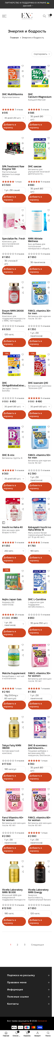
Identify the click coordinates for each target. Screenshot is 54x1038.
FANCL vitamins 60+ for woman (39, 818)
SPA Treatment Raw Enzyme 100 (13, 167)
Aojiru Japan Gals (11, 599)
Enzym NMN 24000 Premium (13, 312)
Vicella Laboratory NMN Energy (38, 891)
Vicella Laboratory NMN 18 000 (12, 891)
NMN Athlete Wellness (35, 239)
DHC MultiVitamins (12, 94)
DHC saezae (34, 166)
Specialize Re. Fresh (13, 238)
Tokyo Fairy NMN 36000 (11, 746)
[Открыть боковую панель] (3, 522)
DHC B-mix (8, 455)
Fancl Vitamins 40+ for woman (12, 818)
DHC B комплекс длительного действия (37, 746)
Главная (14, 37)
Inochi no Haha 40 (12, 527)
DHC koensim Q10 (38, 383)
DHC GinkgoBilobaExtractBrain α (14, 384)
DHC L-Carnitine (37, 599)
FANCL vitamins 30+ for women (39, 674)
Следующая (37, 944)
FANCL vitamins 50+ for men (39, 456)
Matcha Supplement (13, 673)
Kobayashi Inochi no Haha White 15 (39, 528)
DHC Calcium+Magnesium (40, 95)
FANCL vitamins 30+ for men (39, 312)
